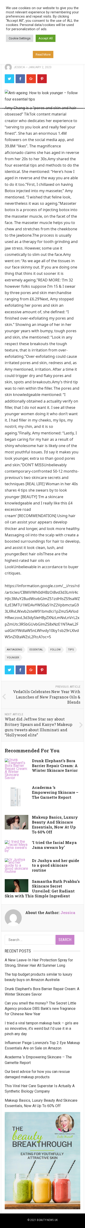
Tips (71, 649)
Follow (55, 649)
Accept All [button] (45, 38)
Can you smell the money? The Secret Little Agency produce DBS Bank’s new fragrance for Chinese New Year (40, 1008)
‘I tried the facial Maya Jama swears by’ (54, 845)
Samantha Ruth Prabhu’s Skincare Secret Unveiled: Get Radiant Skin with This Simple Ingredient (42, 888)
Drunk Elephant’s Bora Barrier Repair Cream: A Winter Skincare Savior (55, 765)
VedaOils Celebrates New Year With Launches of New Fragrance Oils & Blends (46, 697)
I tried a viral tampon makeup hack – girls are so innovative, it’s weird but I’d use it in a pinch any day (41, 1028)
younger (13, 657)
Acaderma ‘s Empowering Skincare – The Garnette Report (55, 792)
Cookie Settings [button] (19, 38)
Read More (43, 54)
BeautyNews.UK (47, 1220)
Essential (36, 649)
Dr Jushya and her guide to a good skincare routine (55, 865)
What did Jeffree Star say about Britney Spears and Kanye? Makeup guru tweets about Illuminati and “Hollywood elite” (38, 727)
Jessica (19, 67)
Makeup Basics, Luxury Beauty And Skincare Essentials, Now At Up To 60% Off (55, 824)
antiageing (14, 649)
